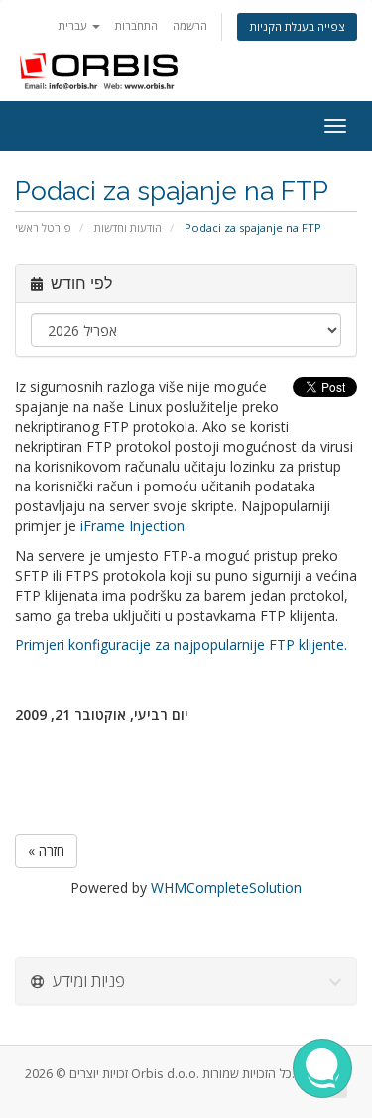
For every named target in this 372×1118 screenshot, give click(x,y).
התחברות (136, 25)
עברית (74, 25)
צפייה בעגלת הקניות (297, 26)
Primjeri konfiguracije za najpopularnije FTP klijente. (181, 644)
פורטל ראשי (43, 227)
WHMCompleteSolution (226, 887)
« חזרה (46, 850)
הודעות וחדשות (128, 227)
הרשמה (190, 25)
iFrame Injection (132, 525)
